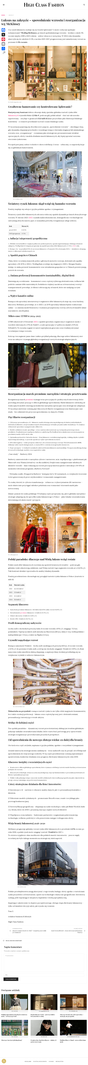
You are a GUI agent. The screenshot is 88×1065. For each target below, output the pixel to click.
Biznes (3, 15)
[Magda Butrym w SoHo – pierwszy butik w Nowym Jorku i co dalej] (44, 1002)
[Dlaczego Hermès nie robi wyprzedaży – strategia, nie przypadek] (73, 1002)
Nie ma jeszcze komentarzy (14, 940)
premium (29, 399)
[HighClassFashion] (44, 5)
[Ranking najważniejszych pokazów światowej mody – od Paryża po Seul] (14, 1002)
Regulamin (28, 1061)
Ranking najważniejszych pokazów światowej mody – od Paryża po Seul (14, 1015)
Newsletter (59, 1061)
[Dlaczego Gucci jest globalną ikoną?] (14, 1028)
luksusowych (13, 115)
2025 (30, 217)
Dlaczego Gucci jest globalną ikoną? (11, 1040)
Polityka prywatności (40, 1061)
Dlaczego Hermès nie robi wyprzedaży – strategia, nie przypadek (72, 1015)
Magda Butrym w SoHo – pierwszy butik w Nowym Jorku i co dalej (43, 1015)
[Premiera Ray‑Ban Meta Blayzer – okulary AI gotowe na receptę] (44, 1028)
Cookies (51, 1061)
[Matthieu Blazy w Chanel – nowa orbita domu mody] (73, 1028)
